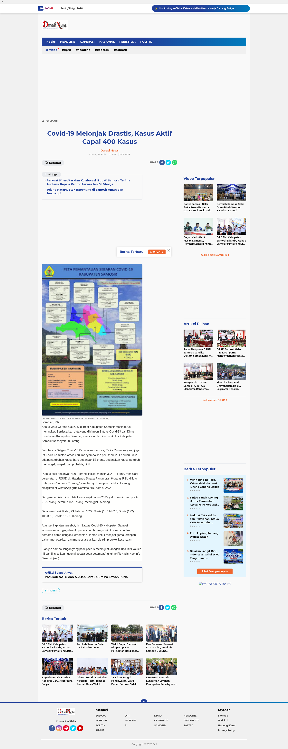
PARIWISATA (191, 720)
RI (126, 725)
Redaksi (222, 720)
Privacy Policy (226, 730)
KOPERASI (87, 41)
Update (157, 251)
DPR (127, 715)
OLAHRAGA (161, 720)
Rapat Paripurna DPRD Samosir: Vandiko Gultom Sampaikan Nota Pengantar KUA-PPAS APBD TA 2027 (198, 353)
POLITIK (146, 41)
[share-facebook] (162, 162)
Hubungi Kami (226, 725)
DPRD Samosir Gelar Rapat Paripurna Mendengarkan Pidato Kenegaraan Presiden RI (231, 353)
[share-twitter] (168, 162)
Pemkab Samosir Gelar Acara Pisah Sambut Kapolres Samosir (230, 207)
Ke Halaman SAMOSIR (214, 254)
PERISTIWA (127, 41)
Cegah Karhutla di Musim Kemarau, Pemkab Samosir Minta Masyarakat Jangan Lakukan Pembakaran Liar (197, 241)
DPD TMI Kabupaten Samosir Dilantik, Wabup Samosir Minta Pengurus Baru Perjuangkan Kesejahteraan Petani (231, 241)
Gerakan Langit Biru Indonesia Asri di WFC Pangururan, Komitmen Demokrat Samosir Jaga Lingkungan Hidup (204, 554)
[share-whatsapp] (174, 162)
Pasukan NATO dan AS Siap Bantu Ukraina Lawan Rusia (86, 577)
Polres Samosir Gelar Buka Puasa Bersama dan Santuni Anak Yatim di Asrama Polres (198, 207)
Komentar (55, 162)
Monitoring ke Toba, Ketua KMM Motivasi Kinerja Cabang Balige (204, 483)
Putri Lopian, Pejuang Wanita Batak (204, 535)
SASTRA (188, 725)
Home (49, 8)
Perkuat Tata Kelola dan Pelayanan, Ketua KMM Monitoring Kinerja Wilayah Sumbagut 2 (204, 519)
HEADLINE (67, 41)
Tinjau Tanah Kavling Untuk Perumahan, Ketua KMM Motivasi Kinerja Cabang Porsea (202, 8)
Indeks (50, 41)
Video (53, 50)
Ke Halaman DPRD (214, 400)
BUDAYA (100, 715)
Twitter (75, 733)
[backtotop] (144, 702)
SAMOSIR (121, 50)
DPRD (67, 50)
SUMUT (99, 730)
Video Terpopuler (199, 179)
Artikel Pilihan (196, 324)
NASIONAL (107, 41)
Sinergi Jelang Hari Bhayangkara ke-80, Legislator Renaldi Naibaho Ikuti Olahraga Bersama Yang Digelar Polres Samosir (230, 386)
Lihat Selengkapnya (214, 571)
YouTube (83, 733)
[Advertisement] (144, 85)
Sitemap (223, 715)
